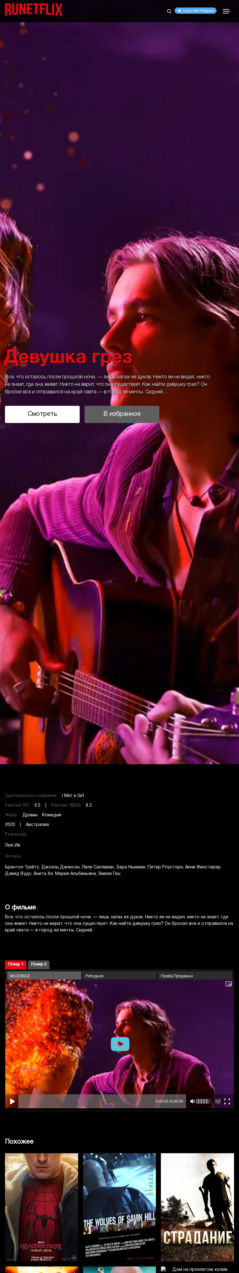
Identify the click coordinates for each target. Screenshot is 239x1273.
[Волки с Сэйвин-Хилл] (119, 1207)
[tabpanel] (119, 382)
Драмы (30, 815)
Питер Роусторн (165, 867)
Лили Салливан (98, 867)
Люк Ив (12, 845)
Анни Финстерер (203, 867)
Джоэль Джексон (60, 867)
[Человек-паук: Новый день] (41, 1207)
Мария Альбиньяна (75, 874)
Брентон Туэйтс (22, 867)
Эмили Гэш (109, 874)
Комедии (51, 815)
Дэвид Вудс (18, 874)
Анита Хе (43, 874)
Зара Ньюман (130, 867)
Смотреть (42, 414)
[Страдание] (197, 1207)
